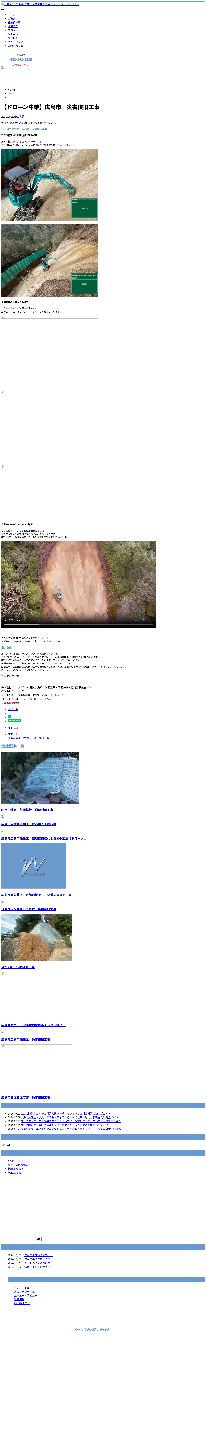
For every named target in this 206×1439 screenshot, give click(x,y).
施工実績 (13, 34)
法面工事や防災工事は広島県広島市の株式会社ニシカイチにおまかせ (46, 1384)
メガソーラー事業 (24, 1291)
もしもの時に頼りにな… (38, 1263)
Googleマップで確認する (17, 1401)
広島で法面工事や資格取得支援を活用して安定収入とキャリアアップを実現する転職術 (71, 1129)
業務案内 (13, 18)
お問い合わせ (15, 45)
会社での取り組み (19, 1165)
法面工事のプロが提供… (38, 1267)
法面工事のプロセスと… (38, 1259)
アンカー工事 (21, 1288)
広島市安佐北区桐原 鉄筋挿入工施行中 (28, 824)
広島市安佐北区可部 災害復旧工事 (25, 1097)
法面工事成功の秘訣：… (38, 1255)
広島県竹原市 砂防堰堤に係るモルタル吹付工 (33, 1025)
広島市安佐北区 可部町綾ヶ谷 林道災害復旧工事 (36, 894)
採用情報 (13, 26)
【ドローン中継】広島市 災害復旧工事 (28, 909)
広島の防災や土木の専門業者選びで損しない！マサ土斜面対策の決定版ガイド (66, 1113)
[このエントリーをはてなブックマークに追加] (9, 717)
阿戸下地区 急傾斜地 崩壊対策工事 (27, 809)
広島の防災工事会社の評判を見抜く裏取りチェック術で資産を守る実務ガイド (66, 1125)
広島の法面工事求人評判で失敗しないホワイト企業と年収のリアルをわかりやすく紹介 (71, 1121)
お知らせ (15, 1161)
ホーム (11, 14)
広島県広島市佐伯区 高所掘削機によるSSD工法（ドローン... (43, 838)
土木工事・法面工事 (25, 1295)
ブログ (11, 30)
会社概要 (13, 38)
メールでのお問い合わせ (91, 1329)
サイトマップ (15, 42)
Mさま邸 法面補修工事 (18, 967)
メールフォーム (12, 68)
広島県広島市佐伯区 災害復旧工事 (25, 1039)
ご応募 (112, 666)
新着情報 (15, 1169)
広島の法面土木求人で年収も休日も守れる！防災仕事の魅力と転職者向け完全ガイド (69, 1117)
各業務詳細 (14, 22)
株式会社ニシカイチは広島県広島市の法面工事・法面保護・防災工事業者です (46, 1428)
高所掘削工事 (22, 1303)
